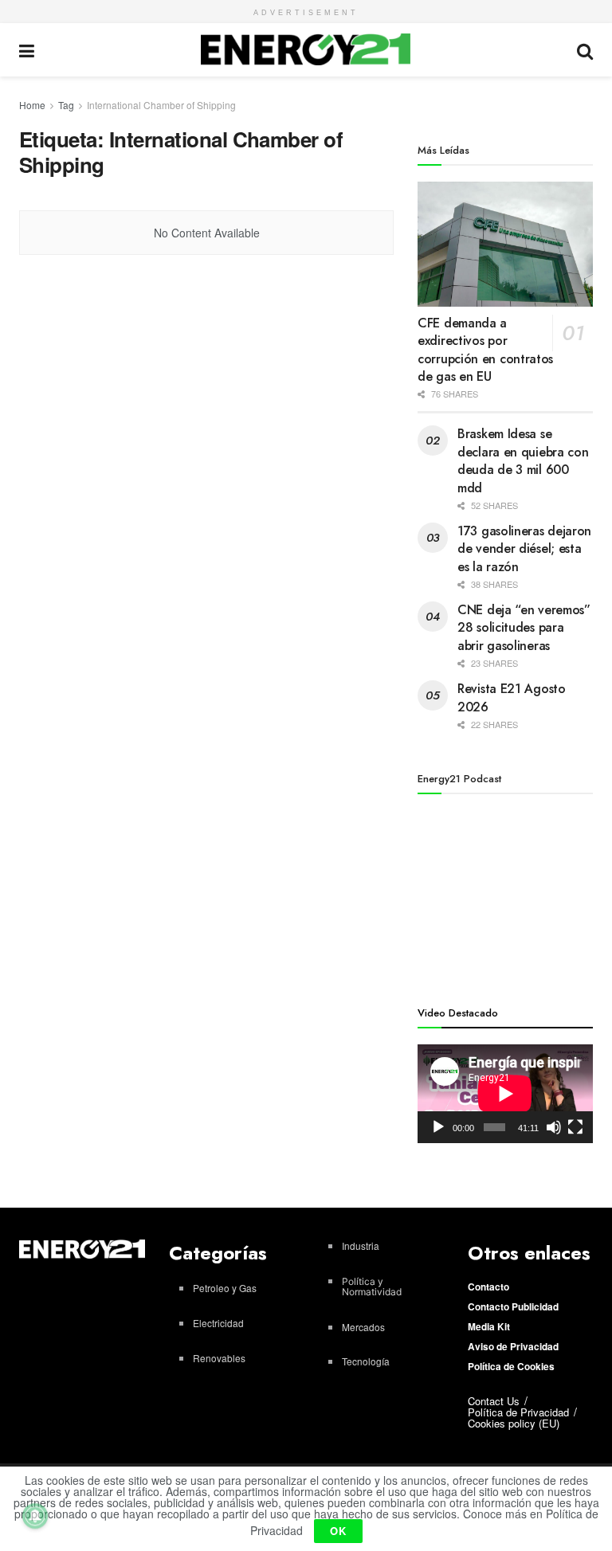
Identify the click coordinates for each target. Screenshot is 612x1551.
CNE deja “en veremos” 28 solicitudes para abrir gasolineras (523, 628)
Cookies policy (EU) (513, 1423)
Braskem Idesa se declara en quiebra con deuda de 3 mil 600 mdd (522, 460)
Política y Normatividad (372, 1286)
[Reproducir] (438, 1127)
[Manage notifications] (35, 1516)
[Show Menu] (26, 49)
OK (338, 1530)
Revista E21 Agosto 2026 (511, 697)
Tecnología (366, 1361)
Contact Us (494, 1400)
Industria (360, 1245)
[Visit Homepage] (305, 49)
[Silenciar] (554, 1127)
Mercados (363, 1327)
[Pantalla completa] (575, 1127)
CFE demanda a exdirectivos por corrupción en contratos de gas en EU (485, 350)
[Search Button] (585, 49)
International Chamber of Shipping (161, 105)
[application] (505, 1093)
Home (32, 105)
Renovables (219, 1358)
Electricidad (218, 1323)
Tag (66, 105)
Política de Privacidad (518, 1412)
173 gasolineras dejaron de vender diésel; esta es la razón (524, 549)
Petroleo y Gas (225, 1287)
